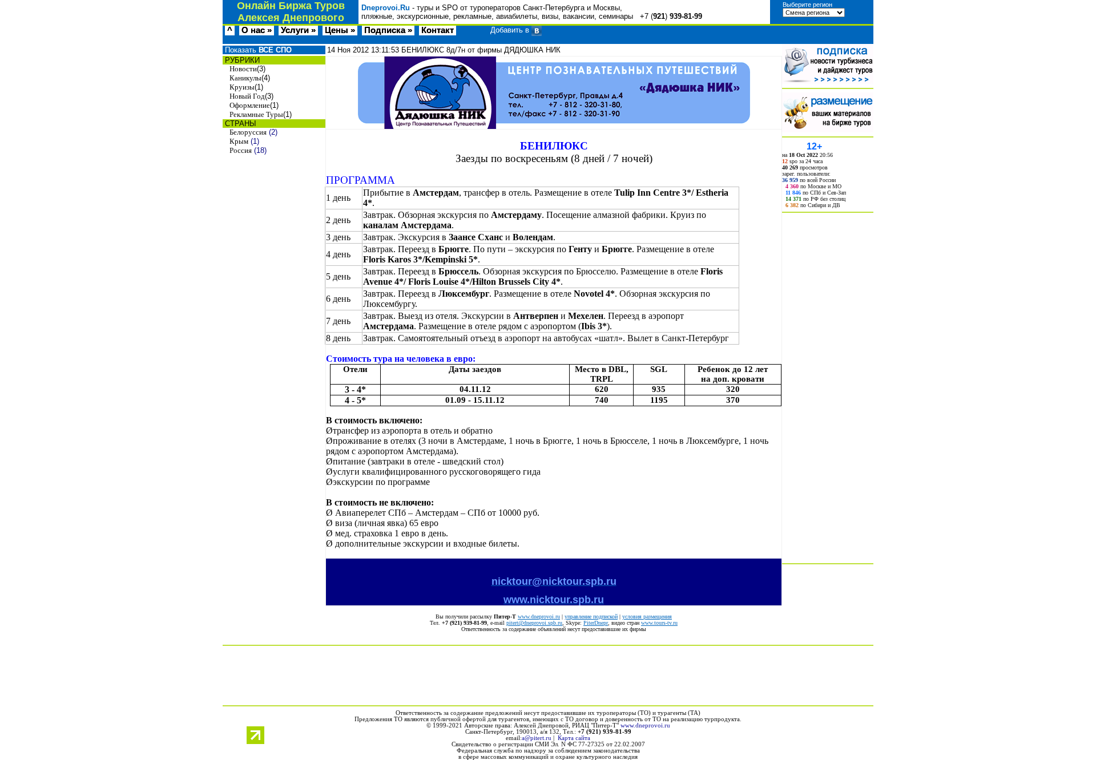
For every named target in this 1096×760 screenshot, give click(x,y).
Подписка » (388, 30)
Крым (238, 141)
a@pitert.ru (536, 738)
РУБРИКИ (241, 60)
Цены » (340, 30)
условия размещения (647, 616)
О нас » (256, 30)
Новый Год (247, 96)
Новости (243, 68)
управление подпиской (591, 616)
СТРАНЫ (239, 123)
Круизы (242, 87)
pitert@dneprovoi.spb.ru (534, 623)
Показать (257, 50)
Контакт (437, 30)
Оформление (249, 105)
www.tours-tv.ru (659, 623)
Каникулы (245, 78)
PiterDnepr (595, 623)
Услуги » (298, 30)
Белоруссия (248, 132)
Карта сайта (574, 738)
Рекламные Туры (256, 114)
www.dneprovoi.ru (539, 616)
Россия (240, 150)
